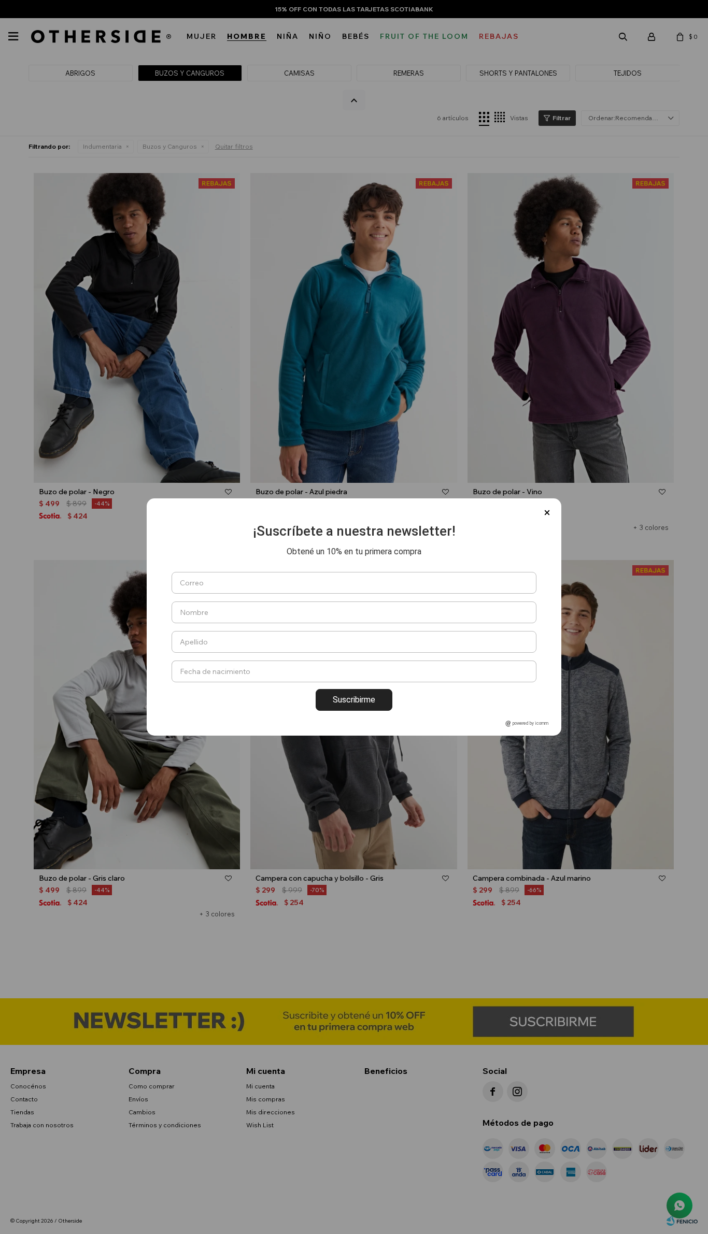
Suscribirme (354, 700)
